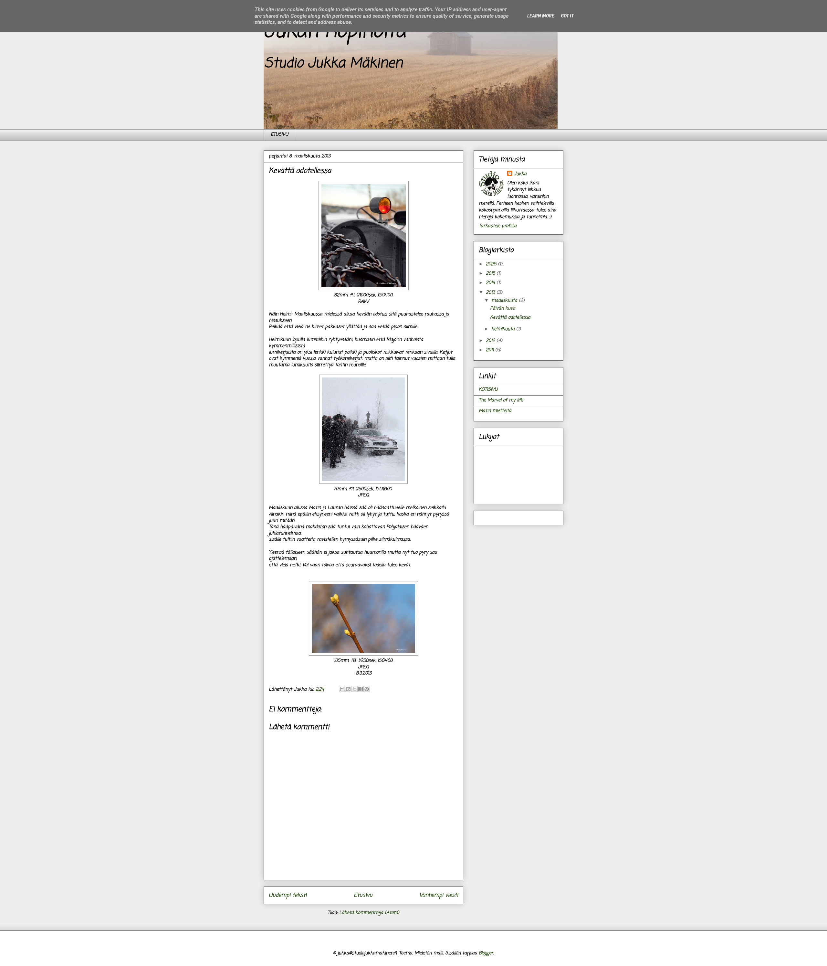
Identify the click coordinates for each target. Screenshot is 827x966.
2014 (491, 283)
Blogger (486, 953)
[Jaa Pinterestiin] (366, 689)
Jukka (520, 174)
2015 (491, 273)
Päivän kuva (502, 308)
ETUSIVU (279, 134)
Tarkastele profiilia (498, 226)
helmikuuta (503, 329)
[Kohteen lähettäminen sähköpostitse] (342, 689)
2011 (490, 350)
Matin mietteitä (495, 411)
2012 (491, 340)
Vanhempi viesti (438, 895)
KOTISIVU (488, 389)
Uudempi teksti (288, 895)
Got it (567, 15)
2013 (491, 292)
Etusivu (363, 895)
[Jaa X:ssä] (354, 689)
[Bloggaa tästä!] (348, 689)
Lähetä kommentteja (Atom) (369, 912)
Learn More (540, 15)
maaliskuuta (505, 300)
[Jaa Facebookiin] (360, 689)
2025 (492, 264)
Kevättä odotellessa (510, 317)
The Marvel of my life (501, 400)
